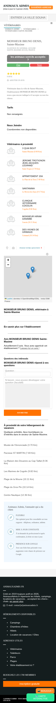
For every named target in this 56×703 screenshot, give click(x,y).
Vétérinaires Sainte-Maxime (18, 31)
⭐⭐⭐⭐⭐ (13, 73)
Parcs (13, 657)
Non (39, 65)
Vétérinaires (29, 29)
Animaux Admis (16, 5)
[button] (28, 276)
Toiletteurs (15, 653)
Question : (10, 370)
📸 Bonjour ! (45, 691)
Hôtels (13, 630)
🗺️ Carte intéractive (40, 697)
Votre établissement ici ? (22, 665)
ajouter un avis (17, 80)
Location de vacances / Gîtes (24, 634)
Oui (18, 65)
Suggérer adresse (41, 7)
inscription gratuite (29, 684)
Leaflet (9, 298)
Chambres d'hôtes (19, 626)
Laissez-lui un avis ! (29, 348)
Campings (15, 622)
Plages (13, 661)
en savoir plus (16, 601)
